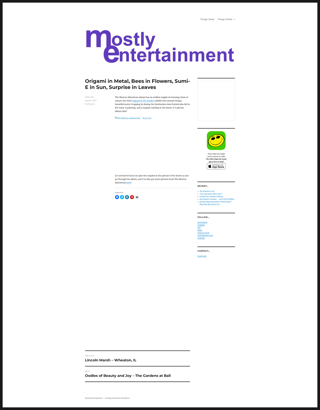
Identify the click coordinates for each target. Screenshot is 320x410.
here (128, 182)
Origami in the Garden (143, 100)
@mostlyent (202, 222)
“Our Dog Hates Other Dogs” (211, 194)
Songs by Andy (203, 233)
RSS (199, 228)
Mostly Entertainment (94, 398)
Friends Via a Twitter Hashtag (211, 196)
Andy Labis (89, 97)
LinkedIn (201, 238)
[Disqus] (137, 248)
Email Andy (202, 256)
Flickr (200, 230)
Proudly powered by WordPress (117, 398)
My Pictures (89, 104)
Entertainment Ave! (205, 236)
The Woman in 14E (207, 191)
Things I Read (207, 19)
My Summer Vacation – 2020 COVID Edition (217, 199)
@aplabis (201, 225)
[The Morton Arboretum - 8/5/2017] (152, 143)
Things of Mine (225, 19)
